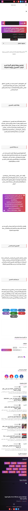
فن (17, 472)
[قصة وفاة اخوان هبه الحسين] (24, 416)
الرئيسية (22, 23)
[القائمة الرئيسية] (3, 23)
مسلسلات (11, 472)
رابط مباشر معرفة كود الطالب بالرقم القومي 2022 (12, 407)
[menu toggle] (26, 2)
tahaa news (8, 506)
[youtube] (18, 2)
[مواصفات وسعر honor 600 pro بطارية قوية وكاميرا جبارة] (14, 489)
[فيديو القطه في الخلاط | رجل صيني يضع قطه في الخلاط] (24, 388)
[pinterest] (14, 2)
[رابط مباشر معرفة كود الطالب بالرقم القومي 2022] (24, 406)
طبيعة (15, 469)
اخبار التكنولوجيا (21, 463)
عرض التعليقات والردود (6, 350)
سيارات (11, 466)
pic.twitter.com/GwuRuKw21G (11, 206)
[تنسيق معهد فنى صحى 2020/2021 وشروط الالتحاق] (24, 398)
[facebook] (23, 2)
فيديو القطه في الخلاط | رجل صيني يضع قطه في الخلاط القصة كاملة (12, 427)
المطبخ (6, 463)
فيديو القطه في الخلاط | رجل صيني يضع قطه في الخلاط (12, 389)
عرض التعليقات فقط (16, 350)
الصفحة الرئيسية (21, 37)
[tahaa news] (14, 8)
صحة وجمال (22, 469)
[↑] (14, 504)
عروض (23, 472)
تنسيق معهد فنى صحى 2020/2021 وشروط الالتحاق (12, 399)
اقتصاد (13, 463)
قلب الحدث (24, 501)
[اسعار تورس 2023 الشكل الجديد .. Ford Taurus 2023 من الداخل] (24, 435)
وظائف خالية (22, 475)
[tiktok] (16, 2)
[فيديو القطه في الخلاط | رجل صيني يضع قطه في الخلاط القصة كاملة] (24, 426)
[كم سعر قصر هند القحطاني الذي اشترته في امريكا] (24, 445)
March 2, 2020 (10, 210)
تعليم (23, 466)
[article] (14, 324)
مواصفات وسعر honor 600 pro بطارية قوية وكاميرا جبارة (16, 498)
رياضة (17, 466)
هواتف (4, 472)
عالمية (15, 37)
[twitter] (21, 2)
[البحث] (2, 2)
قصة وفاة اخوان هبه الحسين (14, 417)
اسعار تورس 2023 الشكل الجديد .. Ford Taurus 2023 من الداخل (12, 436)
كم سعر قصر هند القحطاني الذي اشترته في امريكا (12, 446)
